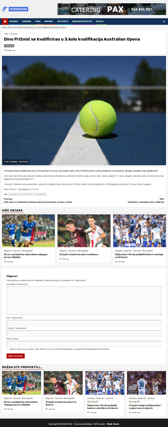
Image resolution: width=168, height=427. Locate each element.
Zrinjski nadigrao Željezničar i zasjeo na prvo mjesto (145, 406)
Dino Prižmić (27, 194)
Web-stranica (13, 338)
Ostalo (100, 21)
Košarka (26, 21)
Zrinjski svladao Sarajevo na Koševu (78, 254)
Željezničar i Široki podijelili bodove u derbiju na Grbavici (102, 406)
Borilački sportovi (82, 21)
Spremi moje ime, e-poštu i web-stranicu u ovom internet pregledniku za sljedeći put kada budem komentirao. (60, 349)
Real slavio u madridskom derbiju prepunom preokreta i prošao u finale (38, 200)
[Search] (164, 21)
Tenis (38, 21)
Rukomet (48, 21)
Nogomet (14, 21)
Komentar (17, 284)
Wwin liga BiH (27, 251)
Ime (14, 317)
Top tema (13, 34)
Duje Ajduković (40, 194)
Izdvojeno (119, 251)
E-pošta (16, 328)
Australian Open (15, 194)
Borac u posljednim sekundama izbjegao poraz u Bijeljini (21, 403)
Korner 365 (6, 27)
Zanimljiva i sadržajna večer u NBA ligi (146, 200)
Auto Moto (62, 21)
